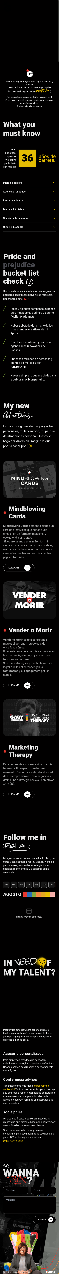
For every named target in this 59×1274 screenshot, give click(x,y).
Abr (29, 885)
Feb (14, 885)
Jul (51, 885)
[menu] (53, 7)
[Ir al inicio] (7, 7)
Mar (21, 885)
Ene (6, 885)
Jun (44, 885)
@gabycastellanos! (13, 1140)
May (36, 885)
